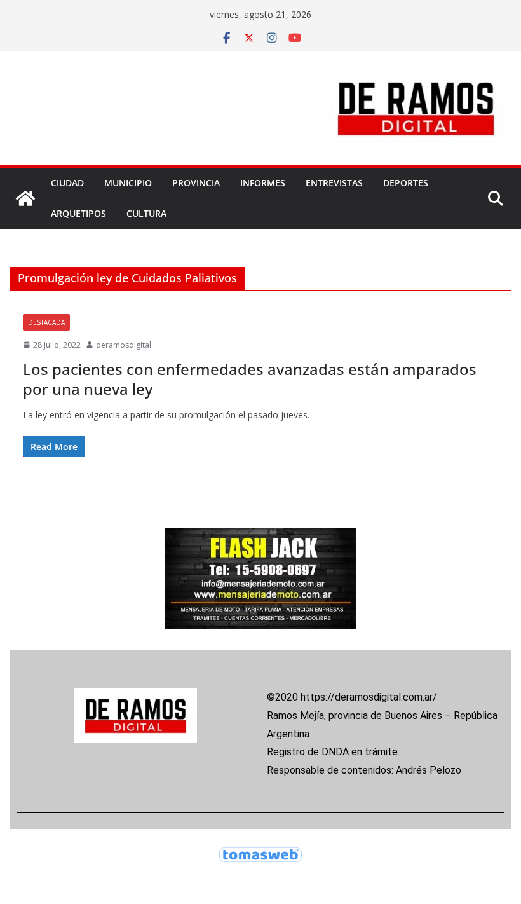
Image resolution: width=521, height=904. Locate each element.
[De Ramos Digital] (25, 198)
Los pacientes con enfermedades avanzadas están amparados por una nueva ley (250, 379)
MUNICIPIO (128, 183)
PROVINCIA (196, 183)
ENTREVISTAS (334, 183)
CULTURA (146, 213)
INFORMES (262, 183)
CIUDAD (67, 183)
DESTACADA (46, 322)
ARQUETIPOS (78, 213)
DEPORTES (405, 183)
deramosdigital (123, 344)
